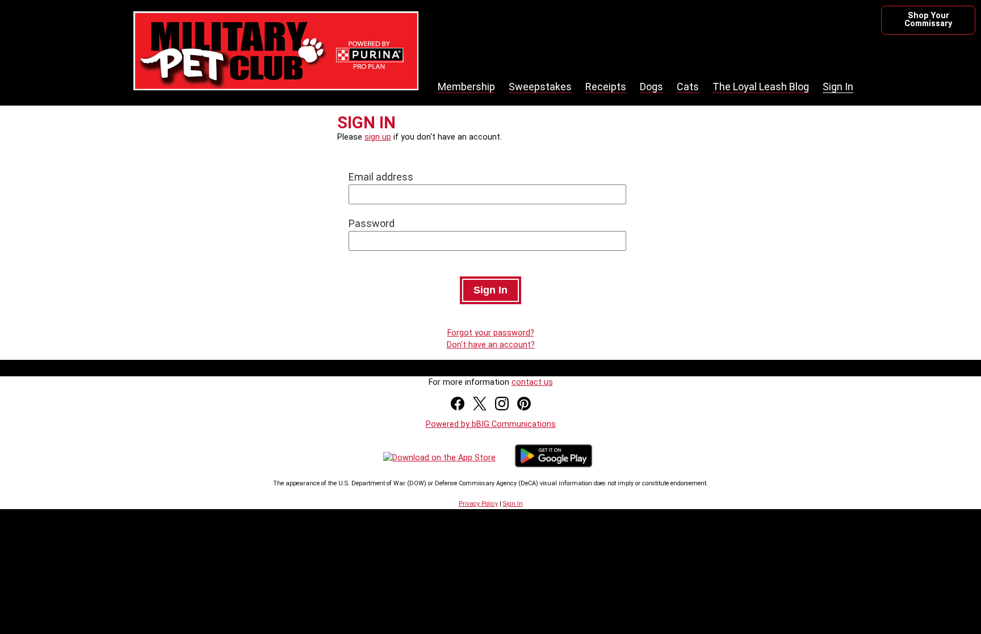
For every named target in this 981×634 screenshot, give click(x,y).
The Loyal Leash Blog (760, 87)
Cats (688, 87)
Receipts (605, 87)
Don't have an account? (491, 345)
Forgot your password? (490, 333)
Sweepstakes (540, 87)
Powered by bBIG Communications (491, 424)
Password (372, 223)
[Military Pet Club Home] (275, 83)
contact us (532, 382)
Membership (466, 87)
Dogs (651, 87)
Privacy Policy (478, 503)
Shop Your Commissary (928, 19)
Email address (381, 177)
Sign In (838, 87)
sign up (377, 137)
